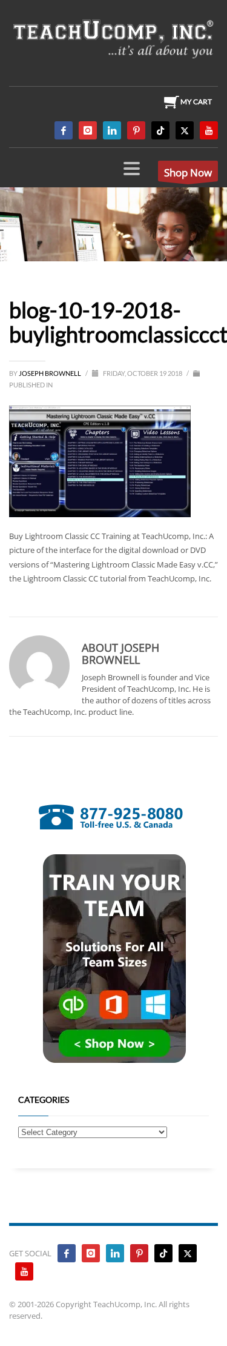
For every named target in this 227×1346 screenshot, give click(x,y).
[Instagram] (88, 130)
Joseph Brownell (50, 373)
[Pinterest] (136, 130)
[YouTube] (209, 130)
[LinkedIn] (112, 130)
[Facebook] (63, 130)
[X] (185, 130)
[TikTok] (160, 130)
